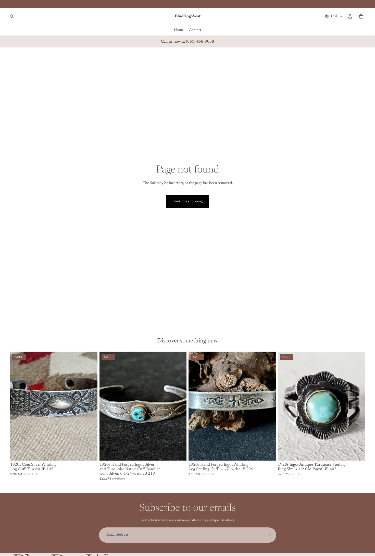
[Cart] (361, 16)
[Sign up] (268, 535)
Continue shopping (187, 201)
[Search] (11, 16)
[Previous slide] (18, 406)
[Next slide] (89, 406)
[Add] (89, 452)
